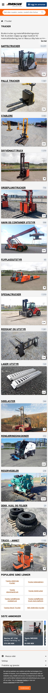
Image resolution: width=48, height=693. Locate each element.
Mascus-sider (10, 656)
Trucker (8, 21)
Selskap (5, 661)
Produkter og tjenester (10, 665)
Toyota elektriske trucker (12, 582)
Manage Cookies (22, 680)
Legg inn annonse (37, 4)
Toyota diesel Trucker (12, 608)
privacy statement (9, 682)
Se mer (44, 41)
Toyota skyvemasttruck (12, 591)
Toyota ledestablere (35, 582)
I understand (24, 688)
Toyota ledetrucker (35, 591)
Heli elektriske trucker (35, 608)
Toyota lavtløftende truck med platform (35, 600)
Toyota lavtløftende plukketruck (12, 600)
